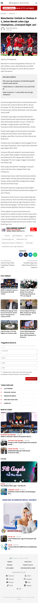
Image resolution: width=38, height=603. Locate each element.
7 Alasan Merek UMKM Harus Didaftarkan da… (22, 548)
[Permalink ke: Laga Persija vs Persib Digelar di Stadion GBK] (9, 325)
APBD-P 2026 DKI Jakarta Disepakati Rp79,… (17, 436)
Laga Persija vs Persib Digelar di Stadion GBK (9, 332)
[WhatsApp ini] (35, 255)
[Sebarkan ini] (21, 255)
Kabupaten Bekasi (10, 396)
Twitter (29, 576)
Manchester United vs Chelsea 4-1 (12, 243)
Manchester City (22, 239)
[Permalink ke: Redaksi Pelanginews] (3, 29)
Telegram (29, 585)
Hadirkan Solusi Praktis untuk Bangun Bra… (21, 493)
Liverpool (7, 403)
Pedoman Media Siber (28, 568)
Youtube (11, 582)
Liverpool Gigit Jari (8, 239)
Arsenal (7, 236)
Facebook (11, 576)
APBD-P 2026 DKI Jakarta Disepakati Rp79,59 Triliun (9, 292)
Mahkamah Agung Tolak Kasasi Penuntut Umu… (19, 452)
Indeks (9, 562)
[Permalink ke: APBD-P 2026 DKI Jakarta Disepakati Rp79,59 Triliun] (9, 284)
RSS (20, 589)
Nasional (13, 434)
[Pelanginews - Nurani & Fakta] (19, 3)
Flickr (29, 582)
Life (14, 536)
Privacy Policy (28, 565)
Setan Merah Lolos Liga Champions (13, 246)
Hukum (10, 449)
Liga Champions (17, 236)
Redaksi (9, 565)
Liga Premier (29, 236)
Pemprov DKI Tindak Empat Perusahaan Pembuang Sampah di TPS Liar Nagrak (27, 293)
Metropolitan (5, 434)
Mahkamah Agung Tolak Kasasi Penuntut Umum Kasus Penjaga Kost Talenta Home (9, 313)
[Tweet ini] (26, 255)
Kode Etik (27, 562)
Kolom (3, 459)
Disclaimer (10, 568)
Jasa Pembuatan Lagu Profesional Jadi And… (22, 540)
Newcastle (29, 243)
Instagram (29, 579)
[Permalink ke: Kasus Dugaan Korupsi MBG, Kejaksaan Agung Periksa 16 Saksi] (28, 304)
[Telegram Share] (30, 255)
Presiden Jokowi (10, 392)
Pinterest (11, 579)
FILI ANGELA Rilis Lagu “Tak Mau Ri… (14, 486)
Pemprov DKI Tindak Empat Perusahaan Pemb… (22, 443)
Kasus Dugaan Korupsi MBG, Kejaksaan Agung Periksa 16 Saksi (28, 313)
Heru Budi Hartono (11, 400)
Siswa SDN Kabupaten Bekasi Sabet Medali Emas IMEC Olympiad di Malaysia (28, 334)
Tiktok (11, 585)
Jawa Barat (11, 490)
